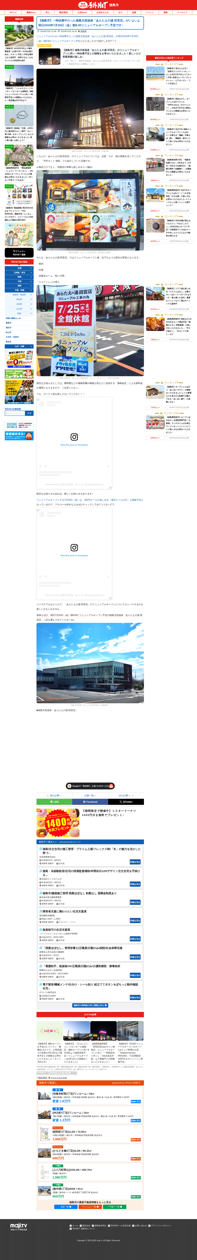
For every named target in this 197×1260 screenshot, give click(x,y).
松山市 (8, 332)
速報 (166, 12)
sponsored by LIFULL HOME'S (126, 1083)
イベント (150, 12)
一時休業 (72, 1073)
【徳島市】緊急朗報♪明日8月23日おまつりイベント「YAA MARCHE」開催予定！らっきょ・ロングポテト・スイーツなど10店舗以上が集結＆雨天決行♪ (19, 214)
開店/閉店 (63, 12)
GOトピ (13, 12)
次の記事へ (124, 795)
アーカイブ (182, 12)
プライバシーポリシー (161, 1225)
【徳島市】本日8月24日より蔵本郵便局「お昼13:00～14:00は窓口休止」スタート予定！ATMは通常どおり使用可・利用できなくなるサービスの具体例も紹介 (19, 54)
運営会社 (86, 1225)
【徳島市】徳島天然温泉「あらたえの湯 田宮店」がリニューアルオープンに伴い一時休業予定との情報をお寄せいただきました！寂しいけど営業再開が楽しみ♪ (102, 53)
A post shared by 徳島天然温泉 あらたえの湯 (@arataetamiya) (74, 484)
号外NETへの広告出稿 (121, 1225)
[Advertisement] (169, 36)
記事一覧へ (90, 795)
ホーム (75, 1225)
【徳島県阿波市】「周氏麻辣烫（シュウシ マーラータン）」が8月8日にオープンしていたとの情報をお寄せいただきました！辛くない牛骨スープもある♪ (19, 174)
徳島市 (114, 5)
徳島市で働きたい (48, 842)
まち (120, 12)
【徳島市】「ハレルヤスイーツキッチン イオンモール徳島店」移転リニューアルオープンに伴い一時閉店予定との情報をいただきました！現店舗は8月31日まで (19, 94)
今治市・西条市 (12, 337)
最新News (31, 12)
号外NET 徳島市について (83, 1228)
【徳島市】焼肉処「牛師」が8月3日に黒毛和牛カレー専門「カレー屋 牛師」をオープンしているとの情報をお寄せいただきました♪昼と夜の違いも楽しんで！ (19, 134)
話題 (134, 12)
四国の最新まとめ (13, 318)
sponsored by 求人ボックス (70, 842)
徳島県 (83, 31)
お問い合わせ (141, 1225)
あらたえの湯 (42, 1073)
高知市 (8, 342)
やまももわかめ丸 (59, 1078)
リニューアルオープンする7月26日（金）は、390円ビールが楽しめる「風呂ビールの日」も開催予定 (88, 500)
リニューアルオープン (58, 1073)
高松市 (8, 328)
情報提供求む (100, 1225)
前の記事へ (56, 795)
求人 (48, 12)
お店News (82, 12)
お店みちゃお (103, 12)
